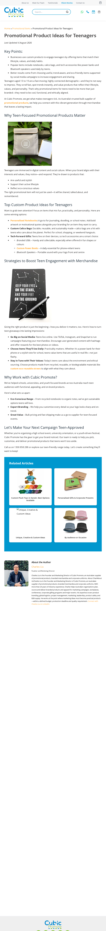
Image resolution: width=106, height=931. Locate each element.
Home (7, 28)
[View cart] (100, 2)
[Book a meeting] (93, 12)
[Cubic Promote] (53, 924)
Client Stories (67, 3)
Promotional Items (21, 28)
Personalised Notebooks (23, 220)
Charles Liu (38, 566)
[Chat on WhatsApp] (82, 12)
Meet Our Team (38, 3)
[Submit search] (67, 12)
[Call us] (87, 12)
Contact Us (80, 3)
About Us (25, 3)
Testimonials (53, 3)
